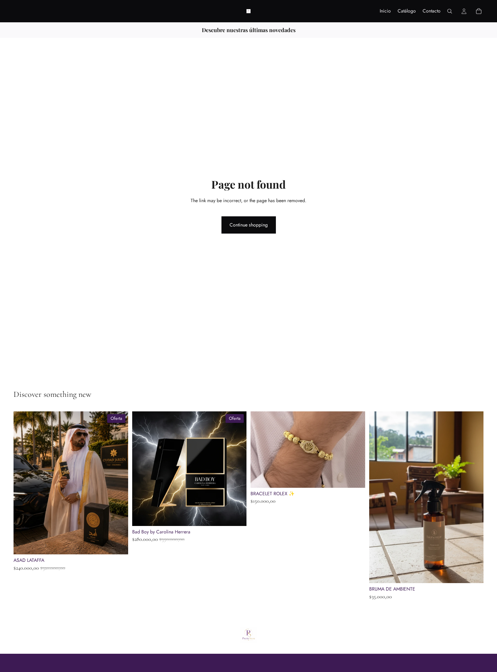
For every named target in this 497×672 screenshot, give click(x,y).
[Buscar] (449, 11)
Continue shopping (249, 224)
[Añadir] (118, 544)
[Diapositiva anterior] (24, 483)
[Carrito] (478, 11)
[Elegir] (473, 573)
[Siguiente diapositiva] (118, 483)
